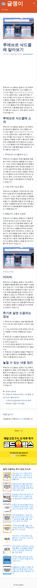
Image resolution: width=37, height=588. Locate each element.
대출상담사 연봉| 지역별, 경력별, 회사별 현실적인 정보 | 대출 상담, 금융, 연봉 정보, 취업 (23, 570)
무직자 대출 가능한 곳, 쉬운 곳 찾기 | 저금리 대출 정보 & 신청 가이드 (22, 559)
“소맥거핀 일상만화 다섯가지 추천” (18, 400)
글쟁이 (15, 3)
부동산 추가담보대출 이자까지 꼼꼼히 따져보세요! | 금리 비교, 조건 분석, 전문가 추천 (23, 507)
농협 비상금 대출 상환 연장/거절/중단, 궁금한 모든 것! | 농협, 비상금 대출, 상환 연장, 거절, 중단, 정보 (22, 487)
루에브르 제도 (18, 394)
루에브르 (9, 394)
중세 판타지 (14, 397)
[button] (34, 3)
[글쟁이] (3, 3)
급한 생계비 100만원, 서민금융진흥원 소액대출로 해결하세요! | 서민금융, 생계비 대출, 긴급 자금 (23, 549)
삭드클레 (27, 394)
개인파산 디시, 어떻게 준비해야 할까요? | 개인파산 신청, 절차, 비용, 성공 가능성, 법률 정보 (22, 476)
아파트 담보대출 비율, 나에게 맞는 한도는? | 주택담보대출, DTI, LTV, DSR (23, 527)
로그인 (21, 419)
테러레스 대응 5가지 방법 (15, 403)
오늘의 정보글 (11, 391)
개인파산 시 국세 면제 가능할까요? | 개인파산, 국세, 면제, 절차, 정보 (22, 538)
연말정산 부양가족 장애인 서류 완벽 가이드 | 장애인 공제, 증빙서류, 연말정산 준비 (23, 496)
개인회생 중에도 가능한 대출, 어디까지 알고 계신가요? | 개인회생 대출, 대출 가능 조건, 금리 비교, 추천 (22, 518)
